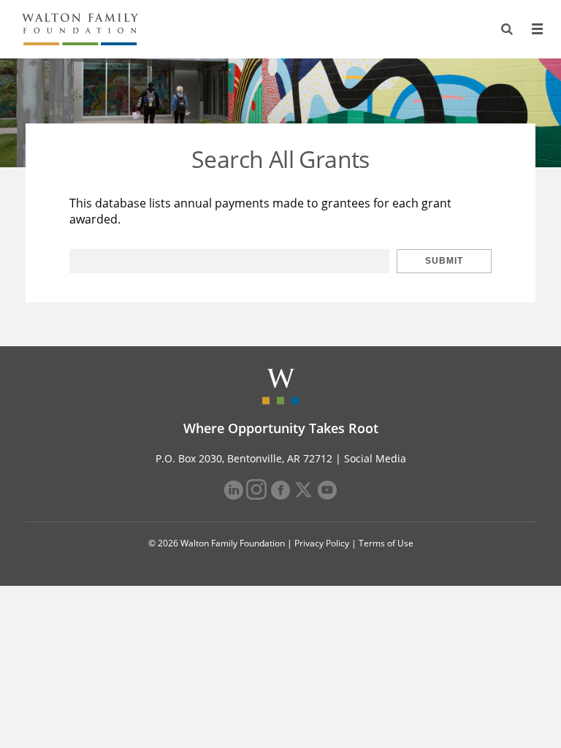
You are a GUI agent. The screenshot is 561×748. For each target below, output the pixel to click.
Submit (444, 261)
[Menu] (537, 29)
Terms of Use (386, 543)
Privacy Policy (321, 543)
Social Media (375, 458)
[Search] (507, 29)
